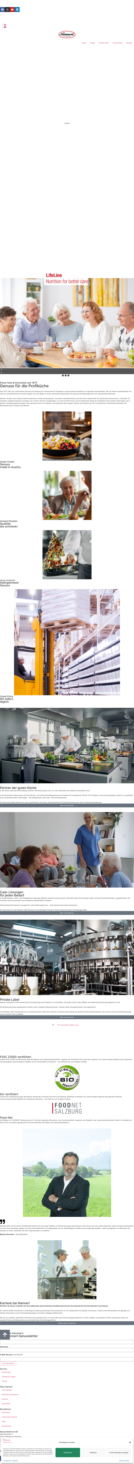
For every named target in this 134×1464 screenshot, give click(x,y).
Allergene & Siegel (8, 1377)
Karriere (5, 1399)
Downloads (6, 1372)
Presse (4, 1381)
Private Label (104, 43)
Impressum (15, 1460)
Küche (84, 43)
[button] (130, 1442)
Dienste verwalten (124, 1460)
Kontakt (129, 43)
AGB (3, 1421)
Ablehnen (93, 1452)
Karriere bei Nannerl (15, 1303)
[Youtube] (12, 9)
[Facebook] (2, 9)
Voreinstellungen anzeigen (118, 1452)
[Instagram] (7, 9)
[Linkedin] (17, 9)
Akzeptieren (67, 1452)
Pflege (92, 43)
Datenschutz (7, 1460)
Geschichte (6, 1404)
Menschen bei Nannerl (10, 1395)
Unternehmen (117, 43)
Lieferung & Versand (9, 1417)
